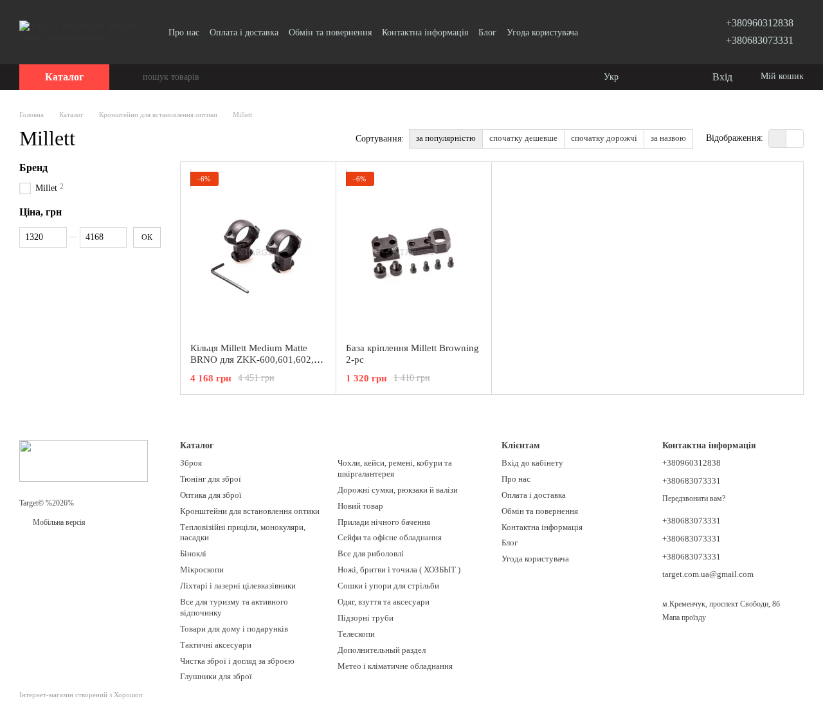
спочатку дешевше (523, 138)
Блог (487, 32)
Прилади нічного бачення (384, 522)
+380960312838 (759, 22)
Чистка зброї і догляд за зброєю (237, 661)
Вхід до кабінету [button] (532, 463)
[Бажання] (675, 77)
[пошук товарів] (132, 77)
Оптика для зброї (211, 495)
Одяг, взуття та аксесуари (384, 602)
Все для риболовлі (371, 553)
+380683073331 (759, 40)
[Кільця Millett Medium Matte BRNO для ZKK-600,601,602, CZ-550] (258, 252)
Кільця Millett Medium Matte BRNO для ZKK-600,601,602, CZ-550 (252, 359)
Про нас (183, 32)
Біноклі (193, 553)
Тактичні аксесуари (215, 645)
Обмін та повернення (330, 32)
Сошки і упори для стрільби (388, 585)
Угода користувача (542, 32)
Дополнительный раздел (382, 650)
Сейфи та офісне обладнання (390, 537)
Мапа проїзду (684, 617)
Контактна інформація (425, 32)
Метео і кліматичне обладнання (395, 666)
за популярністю (446, 138)
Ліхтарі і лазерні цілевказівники (238, 585)
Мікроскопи (202, 569)
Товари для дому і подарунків (234, 629)
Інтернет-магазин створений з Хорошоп (81, 694)
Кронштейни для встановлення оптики (250, 511)
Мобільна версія (58, 522)
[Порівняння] (649, 77)
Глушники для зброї (216, 676)
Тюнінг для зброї (210, 479)
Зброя (191, 463)
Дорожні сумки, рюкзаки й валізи (398, 490)
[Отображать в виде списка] (794, 138)
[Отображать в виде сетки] (777, 138)
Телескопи (356, 634)
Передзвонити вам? (693, 498)
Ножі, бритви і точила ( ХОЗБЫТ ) (399, 569)
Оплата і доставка (244, 32)
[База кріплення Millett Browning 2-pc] (414, 252)
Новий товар (360, 506)
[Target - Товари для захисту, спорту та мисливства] (83, 459)
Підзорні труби (365, 618)
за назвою (668, 138)
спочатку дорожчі (604, 138)
